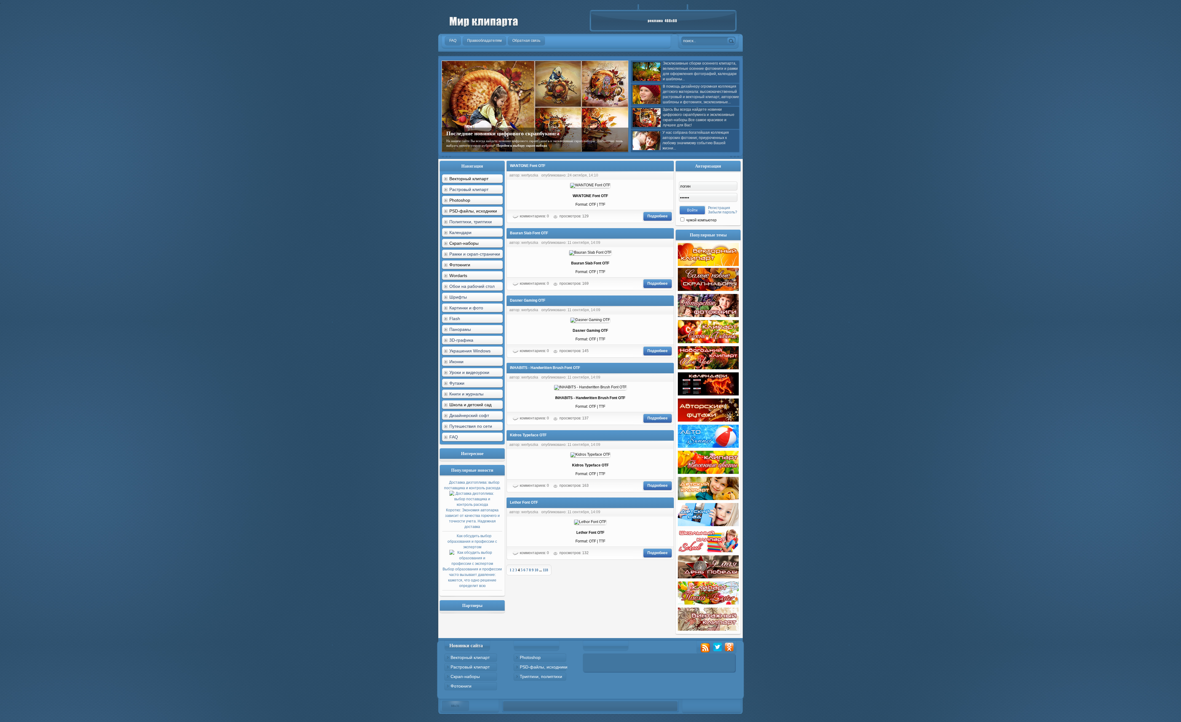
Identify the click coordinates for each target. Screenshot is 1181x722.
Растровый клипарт (468, 189)
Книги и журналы (466, 393)
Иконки (456, 361)
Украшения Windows (470, 350)
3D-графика (461, 340)
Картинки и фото (466, 307)
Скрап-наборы (465, 676)
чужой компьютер (701, 220)
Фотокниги (461, 686)
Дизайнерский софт (469, 415)
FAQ (453, 436)
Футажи (456, 383)
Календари (460, 232)
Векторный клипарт (470, 657)
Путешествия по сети (470, 426)
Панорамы (460, 329)
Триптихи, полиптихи (541, 676)
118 (545, 570)
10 (536, 570)
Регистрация (719, 208)
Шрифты (458, 297)
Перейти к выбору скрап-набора (521, 145)
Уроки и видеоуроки (469, 372)
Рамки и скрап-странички (474, 254)
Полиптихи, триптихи (470, 221)
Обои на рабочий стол (472, 286)
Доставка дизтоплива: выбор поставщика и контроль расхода (472, 504)
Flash (454, 318)
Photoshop (530, 657)
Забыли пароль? (722, 212)
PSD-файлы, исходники (543, 666)
